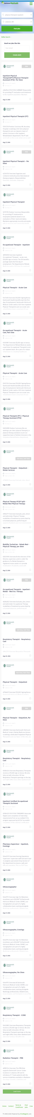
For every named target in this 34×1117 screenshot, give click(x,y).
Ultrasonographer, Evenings (13, 930)
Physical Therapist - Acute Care (15, 288)
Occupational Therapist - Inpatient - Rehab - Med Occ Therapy (17, 590)
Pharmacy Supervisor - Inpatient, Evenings (15, 845)
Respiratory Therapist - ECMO (14, 1015)
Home (4, 1106)
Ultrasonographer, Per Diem (13, 972)
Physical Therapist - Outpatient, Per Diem (17, 719)
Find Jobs (17, 29)
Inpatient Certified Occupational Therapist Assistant (15, 802)
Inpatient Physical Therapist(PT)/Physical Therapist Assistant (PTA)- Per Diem (15, 78)
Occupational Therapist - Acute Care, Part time (15, 331)
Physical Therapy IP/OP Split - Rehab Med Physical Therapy (14, 503)
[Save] (30, 99)
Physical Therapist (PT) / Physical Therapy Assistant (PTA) (16, 417)
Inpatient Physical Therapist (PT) (15, 116)
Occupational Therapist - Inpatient (16, 245)
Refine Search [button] (5, 37)
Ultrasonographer (10, 887)
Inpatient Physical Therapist (14, 202)
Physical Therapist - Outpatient (15, 682)
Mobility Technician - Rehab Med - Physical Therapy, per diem (16, 545)
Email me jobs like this (12, 43)
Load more (17, 1091)
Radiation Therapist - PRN (13, 1058)
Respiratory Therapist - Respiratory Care (16, 640)
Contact (11, 1106)
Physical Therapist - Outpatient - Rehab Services (15, 469)
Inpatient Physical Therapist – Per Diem (16, 162)
